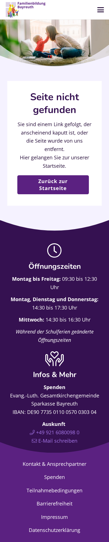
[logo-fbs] (25, 9)
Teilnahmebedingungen (54, 490)
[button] (100, 9)
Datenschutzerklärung (54, 530)
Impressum (54, 517)
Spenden (54, 477)
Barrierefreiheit (54, 503)
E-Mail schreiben (57, 440)
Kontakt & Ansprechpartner (54, 464)
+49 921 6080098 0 (57, 432)
